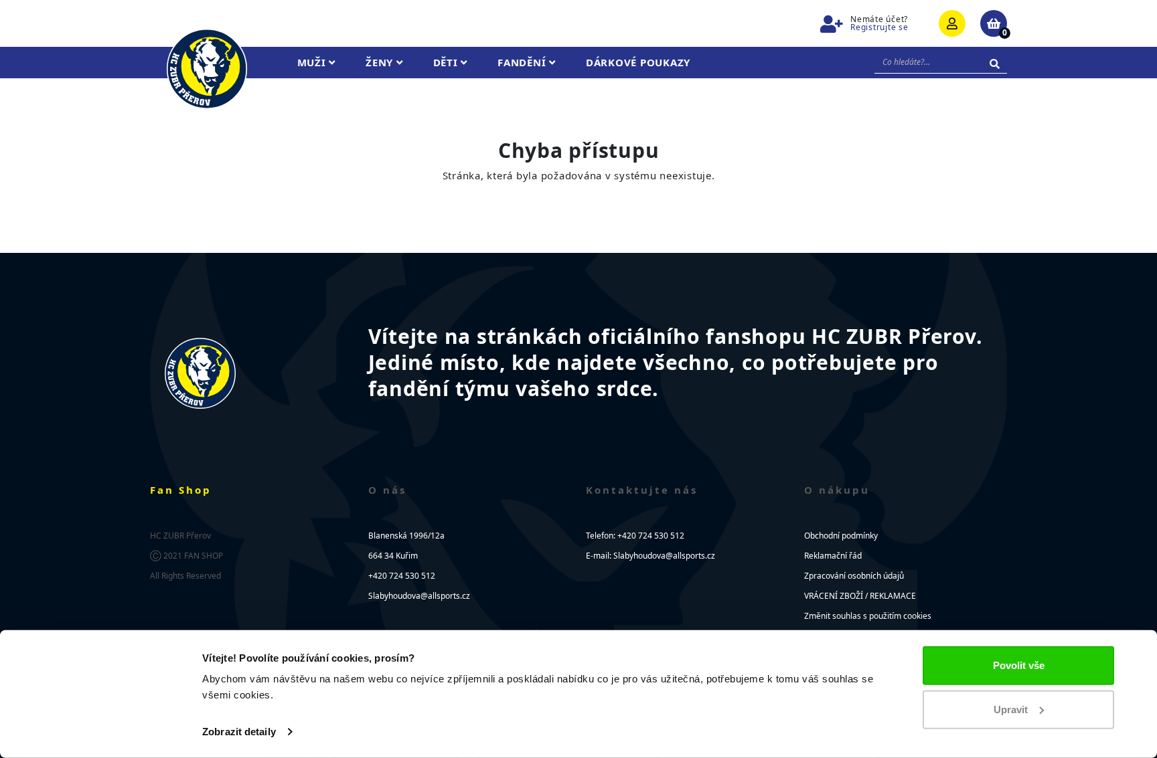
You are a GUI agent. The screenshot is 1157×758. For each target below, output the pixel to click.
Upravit (1011, 709)
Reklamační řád (833, 555)
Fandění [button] (523, 62)
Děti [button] (447, 62)
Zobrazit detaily (239, 731)
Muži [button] (313, 62)
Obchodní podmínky (841, 535)
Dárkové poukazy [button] (638, 62)
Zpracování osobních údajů (854, 575)
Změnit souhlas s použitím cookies (867, 616)
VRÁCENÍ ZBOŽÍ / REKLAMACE (860, 595)
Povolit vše (1019, 665)
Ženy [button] (381, 62)
